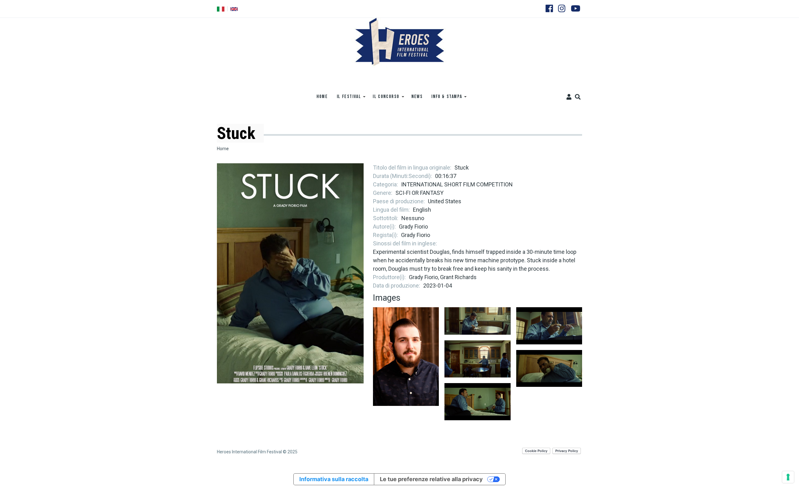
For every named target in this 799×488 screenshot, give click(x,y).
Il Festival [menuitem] (346, 99)
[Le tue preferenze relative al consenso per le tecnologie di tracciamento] (788, 477)
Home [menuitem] (322, 97)
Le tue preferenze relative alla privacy (431, 479)
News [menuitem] (417, 97)
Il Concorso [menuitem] (384, 99)
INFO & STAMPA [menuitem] (444, 99)
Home (223, 148)
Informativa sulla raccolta (333, 479)
